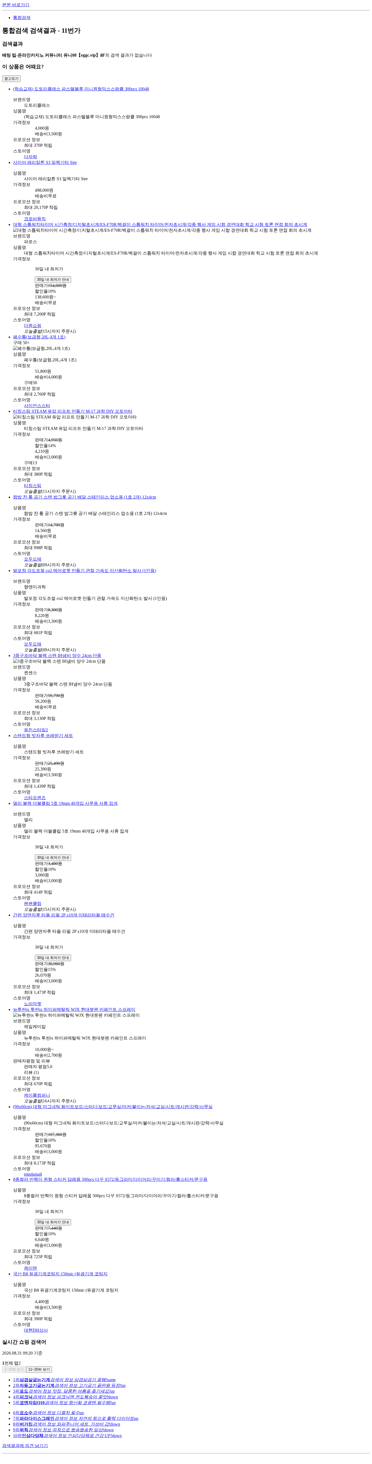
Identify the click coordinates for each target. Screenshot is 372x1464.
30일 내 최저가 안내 (53, 279)
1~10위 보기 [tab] (14, 1365)
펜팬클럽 (32, 900)
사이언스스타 (37, 404)
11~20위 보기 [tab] (39, 1365)
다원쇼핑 (32, 324)
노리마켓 (32, 1000)
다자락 (30, 156)
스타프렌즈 (35, 794)
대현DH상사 (36, 1326)
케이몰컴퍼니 (37, 1091)
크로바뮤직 (35, 218)
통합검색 (22, 17)
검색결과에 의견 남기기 (25, 1441)
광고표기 (11, 79)
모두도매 (32, 556)
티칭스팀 (32, 483)
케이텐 (30, 1264)
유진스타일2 (36, 726)
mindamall (33, 1170)
